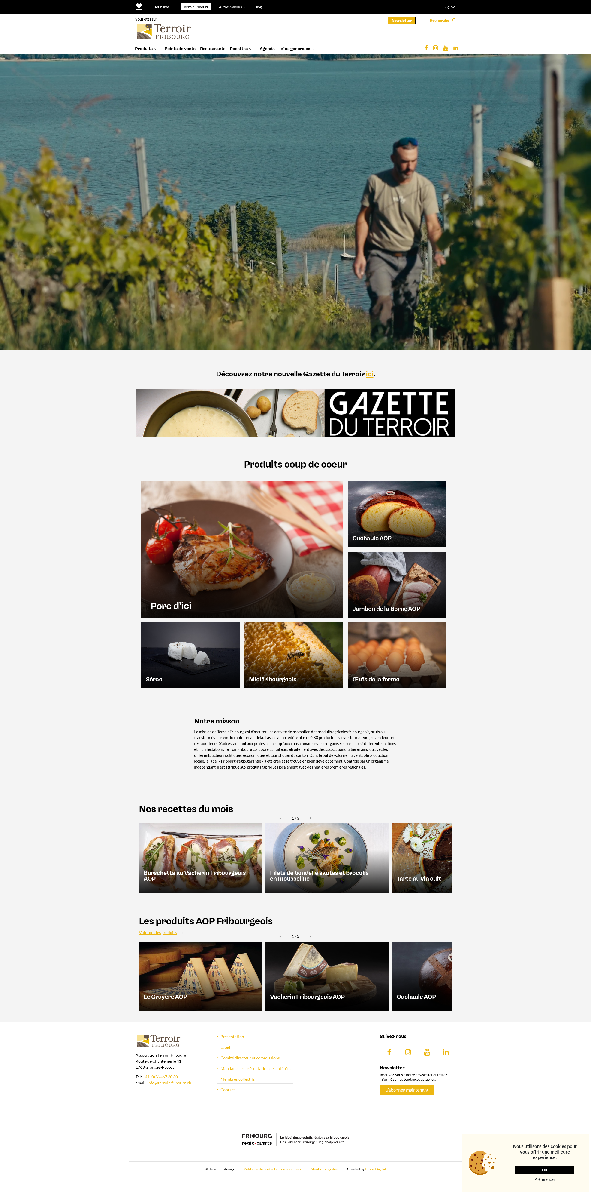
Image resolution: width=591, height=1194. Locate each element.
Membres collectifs (237, 1079)
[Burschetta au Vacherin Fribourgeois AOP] (200, 857)
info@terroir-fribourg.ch (169, 1083)
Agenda (267, 48)
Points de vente (180, 48)
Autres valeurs (230, 7)
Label (225, 1047)
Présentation (232, 1036)
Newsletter (402, 20)
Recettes (239, 48)
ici (370, 374)
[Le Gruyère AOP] (200, 975)
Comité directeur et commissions (250, 1058)
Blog (258, 7)
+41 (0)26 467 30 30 (160, 1077)
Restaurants (212, 48)
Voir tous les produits (158, 932)
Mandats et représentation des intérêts (255, 1068)
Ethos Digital (375, 1169)
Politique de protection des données (272, 1169)
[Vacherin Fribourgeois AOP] (327, 975)
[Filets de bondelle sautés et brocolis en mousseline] (327, 857)
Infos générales (295, 48)
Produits (144, 48)
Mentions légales (324, 1169)
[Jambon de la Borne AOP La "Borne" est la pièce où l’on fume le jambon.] (397, 584)
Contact (227, 1089)
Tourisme (161, 7)
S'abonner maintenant (407, 1090)
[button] (310, 818)
